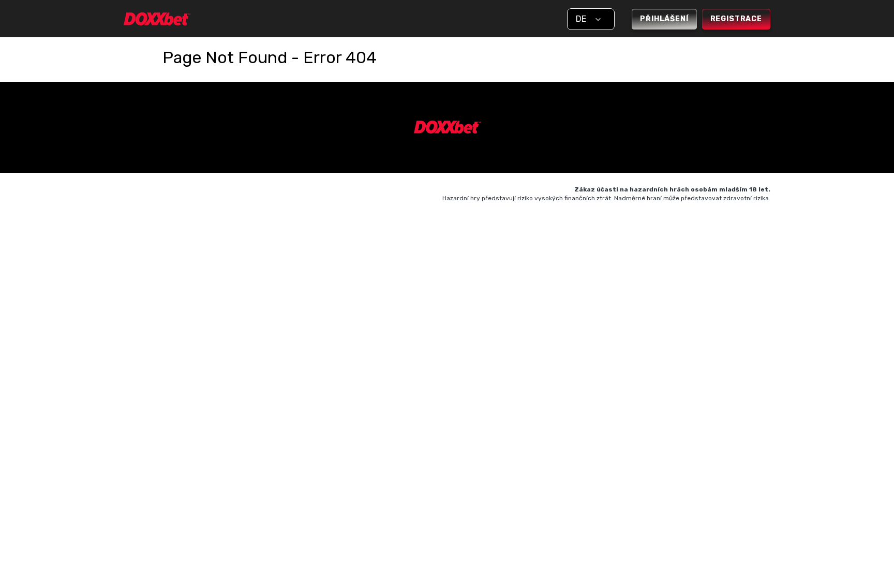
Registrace (736, 18)
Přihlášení (664, 18)
